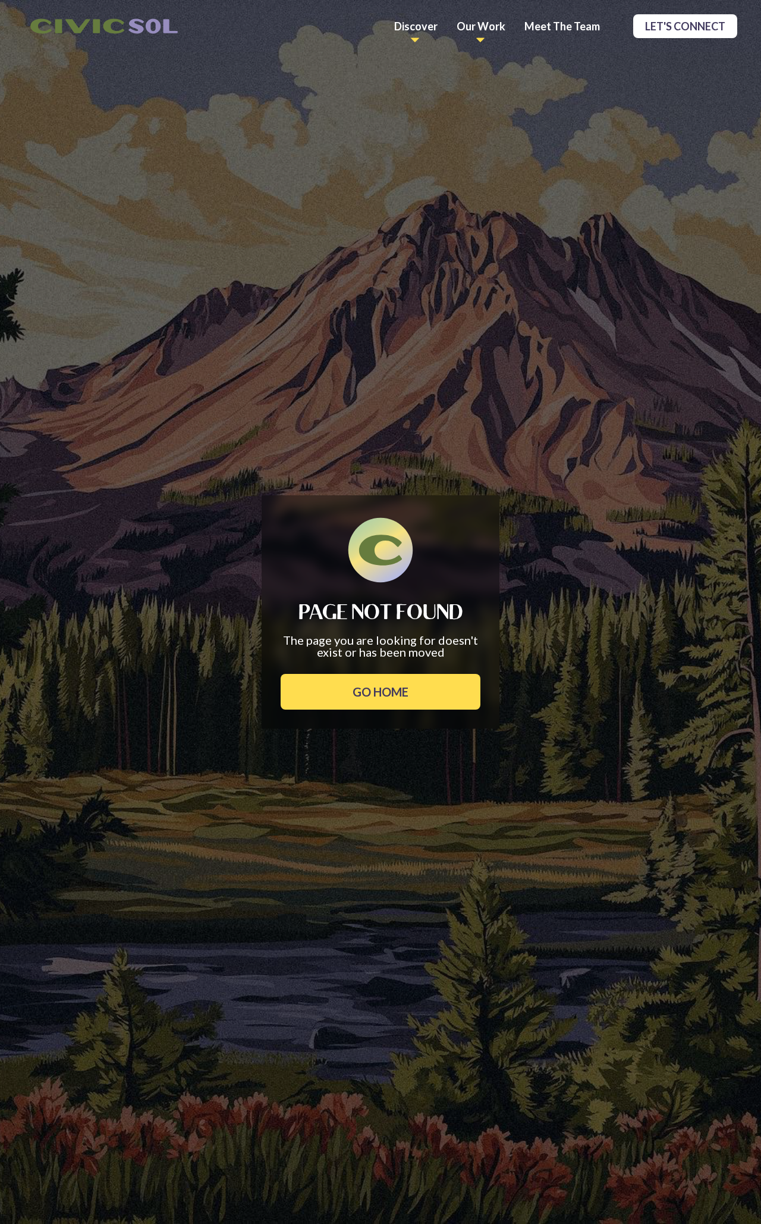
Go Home (380, 692)
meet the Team (562, 26)
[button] (415, 26)
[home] (104, 26)
